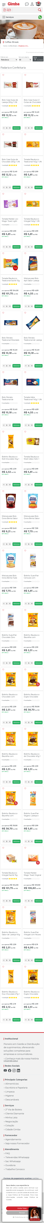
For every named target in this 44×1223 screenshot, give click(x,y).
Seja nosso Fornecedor (17, 1143)
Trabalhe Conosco (15, 1169)
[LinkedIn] (18, 1070)
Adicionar (16, 128)
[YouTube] (5, 1070)
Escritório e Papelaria (16, 1088)
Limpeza (10, 1092)
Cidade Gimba (12, 1129)
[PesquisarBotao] (40, 10)
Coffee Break (13, 46)
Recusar (22, 1213)
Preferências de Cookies (23, 1217)
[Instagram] (14, 1070)
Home (5, 46)
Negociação (11, 1122)
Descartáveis (12, 1100)
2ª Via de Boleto (13, 1110)
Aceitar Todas (22, 1208)
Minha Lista (11, 1118)
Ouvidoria (10, 1165)
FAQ (7, 1153)
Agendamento (13, 1139)
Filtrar (40, 60)
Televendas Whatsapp (17, 1157)
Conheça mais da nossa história (21, 1060)
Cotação (9, 1125)
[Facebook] (9, 1070)
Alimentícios (12, 1084)
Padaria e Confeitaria (24, 46)
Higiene (9, 1096)
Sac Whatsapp (13, 1161)
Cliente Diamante (14, 1114)
